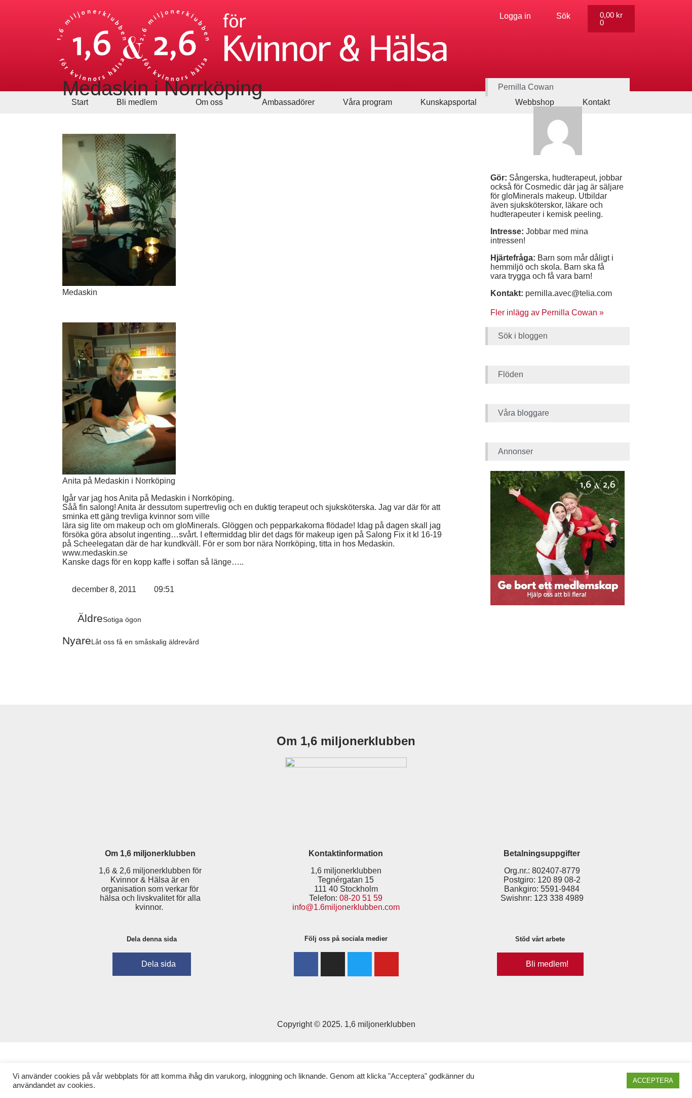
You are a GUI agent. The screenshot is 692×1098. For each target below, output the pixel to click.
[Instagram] (333, 964)
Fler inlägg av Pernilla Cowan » (547, 312)
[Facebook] (306, 964)
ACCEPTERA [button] (653, 1080)
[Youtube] (386, 964)
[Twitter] (360, 964)
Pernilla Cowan (526, 87)
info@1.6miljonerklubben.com (346, 907)
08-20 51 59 (360, 898)
